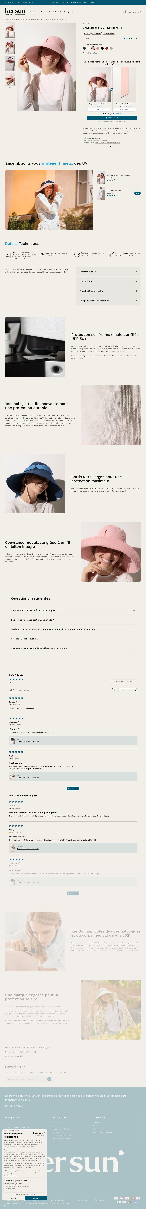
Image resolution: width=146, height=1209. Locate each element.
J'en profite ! (91, 616)
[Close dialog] (108, 582)
